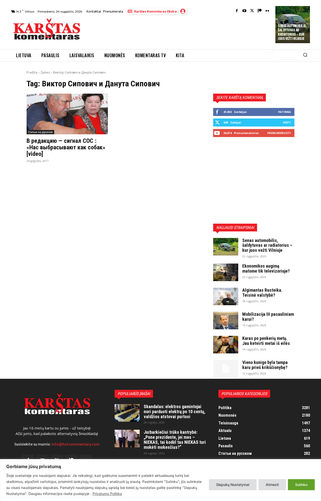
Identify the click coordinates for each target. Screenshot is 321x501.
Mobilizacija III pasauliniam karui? (268, 316)
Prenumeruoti (279, 133)
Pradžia (32, 72)
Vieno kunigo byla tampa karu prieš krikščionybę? (265, 365)
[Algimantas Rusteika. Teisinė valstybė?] (225, 296)
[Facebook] (237, 11)
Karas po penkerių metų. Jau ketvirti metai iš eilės (266, 341)
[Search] (305, 55)
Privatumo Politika (107, 493)
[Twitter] (252, 11)
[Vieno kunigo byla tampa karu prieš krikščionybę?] (225, 369)
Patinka (284, 112)
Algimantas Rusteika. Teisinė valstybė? (262, 292)
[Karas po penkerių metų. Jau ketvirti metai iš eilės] (225, 344)
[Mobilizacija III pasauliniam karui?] (225, 320)
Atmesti (272, 484)
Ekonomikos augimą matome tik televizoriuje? (266, 268)
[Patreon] (260, 11)
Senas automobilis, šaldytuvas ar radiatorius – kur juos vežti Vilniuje (292, 32)
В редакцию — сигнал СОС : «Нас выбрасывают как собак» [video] (66, 147)
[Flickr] (267, 11)
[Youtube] (244, 11)
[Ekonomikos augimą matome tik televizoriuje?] (225, 272)
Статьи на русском (40, 132)
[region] (160, 480)
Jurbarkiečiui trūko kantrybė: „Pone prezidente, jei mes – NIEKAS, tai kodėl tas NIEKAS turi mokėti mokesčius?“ (175, 439)
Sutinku (301, 484)
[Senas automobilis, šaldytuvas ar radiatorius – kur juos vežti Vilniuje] (225, 247)
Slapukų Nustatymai (232, 484)
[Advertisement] (178, 30)
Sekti (287, 122)
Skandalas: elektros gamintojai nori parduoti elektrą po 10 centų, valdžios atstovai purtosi (174, 411)
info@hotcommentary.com (75, 444)
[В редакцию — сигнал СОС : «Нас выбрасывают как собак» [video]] (67, 114)
